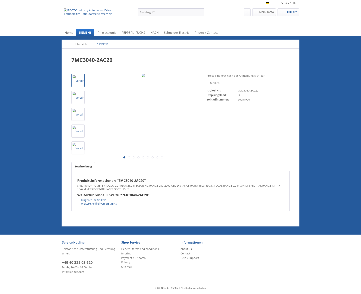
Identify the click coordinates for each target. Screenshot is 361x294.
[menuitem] (171, 12)
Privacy (125, 262)
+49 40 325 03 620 (77, 262)
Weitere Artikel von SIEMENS (98, 203)
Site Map (126, 266)
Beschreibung (83, 166)
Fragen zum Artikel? (93, 200)
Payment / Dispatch (133, 258)
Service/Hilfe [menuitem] (288, 3)
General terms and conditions (140, 249)
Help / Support (189, 258)
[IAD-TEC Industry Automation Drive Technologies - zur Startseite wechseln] (92, 17)
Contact (185, 253)
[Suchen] (200, 12)
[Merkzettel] (247, 12)
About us (186, 249)
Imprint (126, 253)
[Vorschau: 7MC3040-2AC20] (78, 80)
